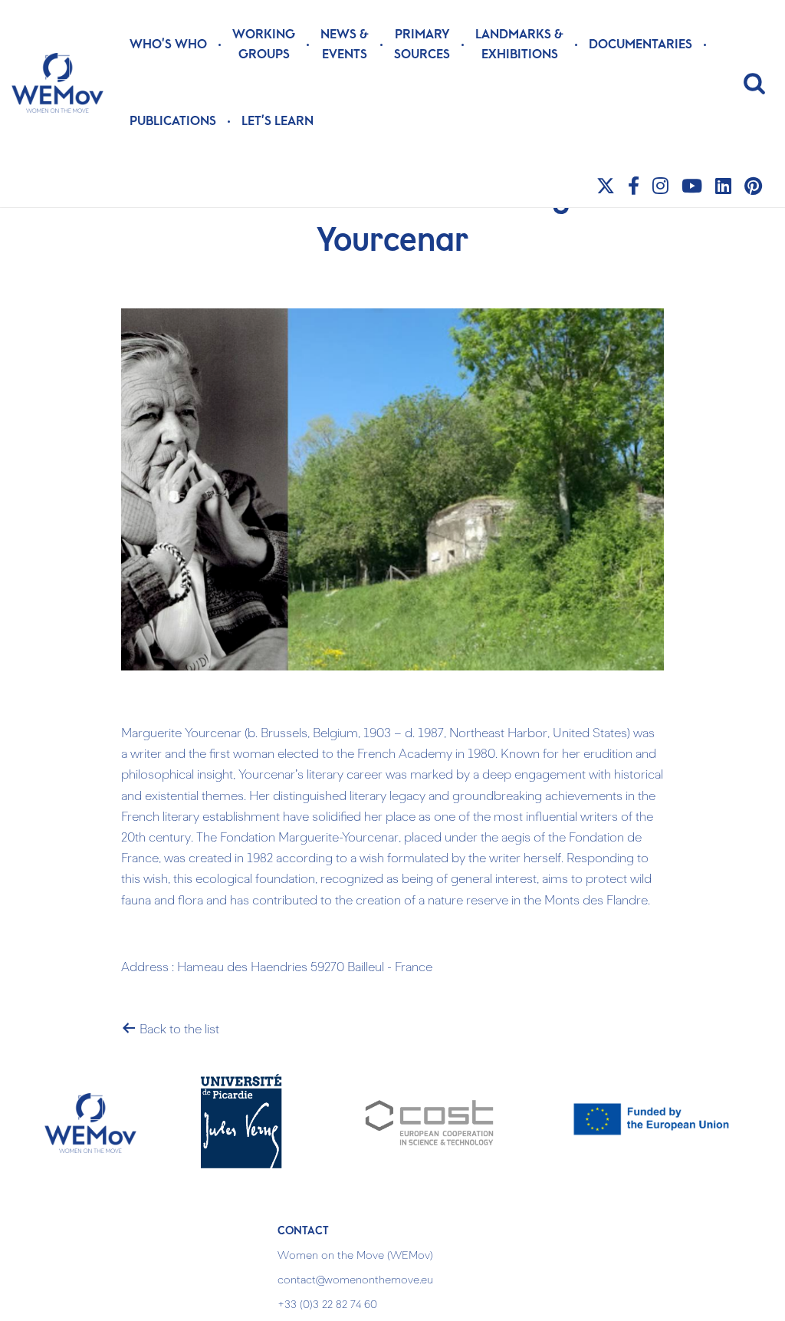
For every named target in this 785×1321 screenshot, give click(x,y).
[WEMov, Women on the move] (57, 83)
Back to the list (177, 1030)
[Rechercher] (754, 82)
